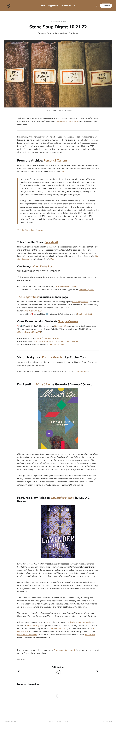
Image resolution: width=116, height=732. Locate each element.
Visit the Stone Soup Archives (30, 230)
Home (67, 722)
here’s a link (90, 634)
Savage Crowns (68, 321)
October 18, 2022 (84, 314)
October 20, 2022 (86, 289)
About (42, 6)
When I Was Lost (42, 266)
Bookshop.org (33, 625)
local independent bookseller (79, 622)
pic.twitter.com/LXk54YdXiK (67, 341)
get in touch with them (27, 634)
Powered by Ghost (105, 722)
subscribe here (82, 371)
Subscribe (106, 6)
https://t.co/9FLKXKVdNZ (66, 286)
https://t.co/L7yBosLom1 (43, 341)
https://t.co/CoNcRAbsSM (47, 338)
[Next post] (97, 670)
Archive (50, 722)
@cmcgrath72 (60, 326)
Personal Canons (56, 160)
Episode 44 (51, 242)
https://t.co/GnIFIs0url (33, 311)
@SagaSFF (36, 332)
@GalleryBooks (24, 332)
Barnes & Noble (58, 628)
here (63, 171)
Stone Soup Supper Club (64, 650)
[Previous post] (18, 670)
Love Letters (66, 6)
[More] (75, 5)
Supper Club (53, 6)
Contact (58, 722)
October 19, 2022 (56, 344)
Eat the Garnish (53, 357)
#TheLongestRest (80, 301)
